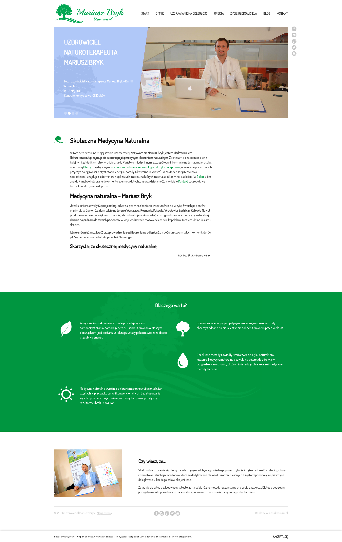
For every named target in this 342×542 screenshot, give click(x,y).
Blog (266, 13)
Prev (59, 78)
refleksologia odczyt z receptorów (159, 167)
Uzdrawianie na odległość (189, 13)
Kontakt (282, 13)
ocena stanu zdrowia (124, 167)
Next (282, 78)
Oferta (219, 13)
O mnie (160, 13)
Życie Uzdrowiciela (243, 13)
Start (145, 13)
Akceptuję (280, 536)
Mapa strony (104, 513)
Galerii (200, 177)
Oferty (87, 167)
